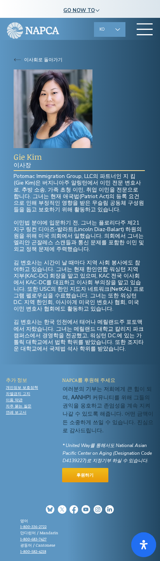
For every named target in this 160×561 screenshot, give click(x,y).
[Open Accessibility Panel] (143, 544)
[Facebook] (74, 509)
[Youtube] (86, 509)
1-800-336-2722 (33, 526)
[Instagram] (98, 509)
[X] (62, 509)
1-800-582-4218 (33, 551)
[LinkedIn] (109, 509)
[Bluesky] (50, 509)
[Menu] (145, 29)
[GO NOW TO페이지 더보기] (97, 10)
